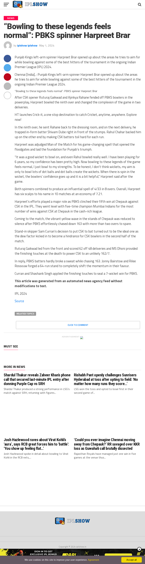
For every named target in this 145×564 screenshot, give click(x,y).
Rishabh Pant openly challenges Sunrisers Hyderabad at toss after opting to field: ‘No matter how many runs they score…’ (106, 379)
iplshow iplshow (27, 45)
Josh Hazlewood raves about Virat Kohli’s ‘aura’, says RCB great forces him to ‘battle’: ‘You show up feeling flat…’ (36, 444)
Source (19, 300)
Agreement (93, 560)
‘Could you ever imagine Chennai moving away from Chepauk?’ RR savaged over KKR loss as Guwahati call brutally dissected (107, 444)
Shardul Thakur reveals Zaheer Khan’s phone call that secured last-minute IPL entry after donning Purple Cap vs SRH (37, 379)
